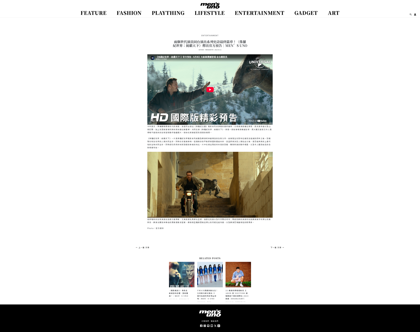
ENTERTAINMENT (210, 35)
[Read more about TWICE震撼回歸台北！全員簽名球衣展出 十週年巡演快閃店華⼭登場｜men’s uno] (210, 274)
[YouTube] (211, 325)
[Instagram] (204, 325)
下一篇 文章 (277, 247)
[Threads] (218, 325)
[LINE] (208, 325)
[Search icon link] (411, 14)
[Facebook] (201, 325)
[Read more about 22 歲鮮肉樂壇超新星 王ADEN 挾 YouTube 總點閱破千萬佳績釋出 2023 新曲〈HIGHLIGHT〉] (238, 274)
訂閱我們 (205, 321)
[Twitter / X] (215, 325)
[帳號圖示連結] (415, 14)
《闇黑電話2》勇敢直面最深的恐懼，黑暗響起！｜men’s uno (178, 293)
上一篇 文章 (142, 247)
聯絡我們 (215, 321)
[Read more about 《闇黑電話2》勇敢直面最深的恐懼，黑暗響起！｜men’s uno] (181, 274)
